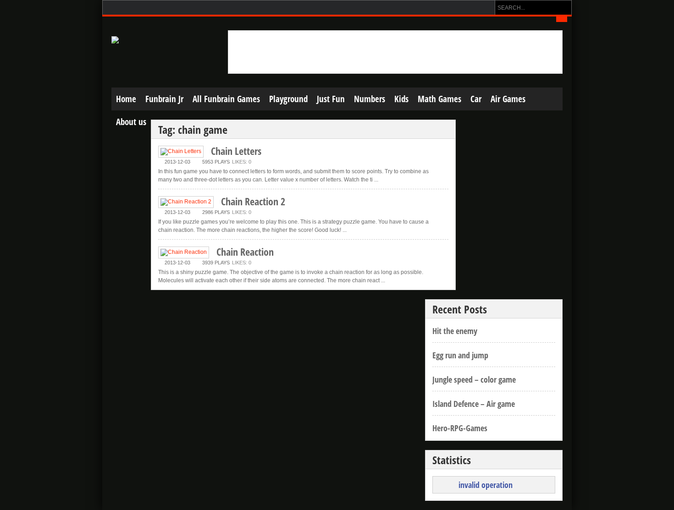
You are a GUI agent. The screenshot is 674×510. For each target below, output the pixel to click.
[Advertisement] (395, 51)
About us (131, 122)
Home (126, 99)
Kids (401, 99)
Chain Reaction (245, 251)
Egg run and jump (460, 355)
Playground (288, 99)
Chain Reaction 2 (253, 201)
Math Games (439, 99)
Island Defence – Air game (473, 403)
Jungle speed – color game (474, 379)
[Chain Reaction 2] (186, 202)
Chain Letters (236, 151)
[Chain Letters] (181, 152)
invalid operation (486, 484)
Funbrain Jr (164, 99)
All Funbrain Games (226, 99)
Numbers (369, 99)
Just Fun (331, 99)
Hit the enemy (454, 330)
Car (475, 99)
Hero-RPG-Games (459, 427)
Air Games (508, 99)
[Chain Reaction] (183, 252)
